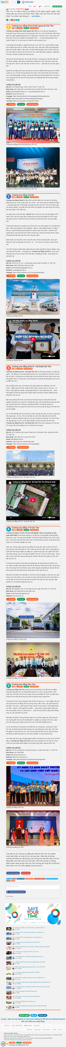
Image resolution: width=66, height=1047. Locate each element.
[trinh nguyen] (7, 9)
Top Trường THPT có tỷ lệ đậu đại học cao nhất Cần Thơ (27, 937)
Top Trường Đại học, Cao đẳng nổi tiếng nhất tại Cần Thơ (27, 956)
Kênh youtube (46, 1029)
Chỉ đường (20, 28)
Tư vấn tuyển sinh (34, 28)
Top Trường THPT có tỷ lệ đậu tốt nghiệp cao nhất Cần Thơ (28, 932)
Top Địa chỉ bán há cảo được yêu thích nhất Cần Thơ (26, 996)
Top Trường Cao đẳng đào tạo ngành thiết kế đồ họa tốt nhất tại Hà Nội (31, 982)
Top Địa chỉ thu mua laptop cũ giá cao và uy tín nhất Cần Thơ (28, 977)
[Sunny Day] (13, 1007)
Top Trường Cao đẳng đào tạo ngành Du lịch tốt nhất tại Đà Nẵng (29, 1005)
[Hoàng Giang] (13, 963)
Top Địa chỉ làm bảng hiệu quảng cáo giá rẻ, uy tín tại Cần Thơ (28, 967)
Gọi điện (27, 28)
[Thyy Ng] (13, 988)
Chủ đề (54, 1029)
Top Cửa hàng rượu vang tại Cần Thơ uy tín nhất (25, 951)
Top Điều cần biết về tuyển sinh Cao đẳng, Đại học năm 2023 (28, 962)
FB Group (29, 1029)
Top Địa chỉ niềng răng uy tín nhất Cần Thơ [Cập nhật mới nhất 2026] (30, 946)
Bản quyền (37, 1025)
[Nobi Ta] (13, 958)
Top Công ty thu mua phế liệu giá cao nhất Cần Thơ (26, 942)
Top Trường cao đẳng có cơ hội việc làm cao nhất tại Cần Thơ (28, 927)
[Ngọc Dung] (13, 1003)
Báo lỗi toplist (26, 873)
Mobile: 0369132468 (17, 1025)
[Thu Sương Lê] (13, 974)
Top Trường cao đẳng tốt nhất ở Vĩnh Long (23, 1001)
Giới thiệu (6, 1025)
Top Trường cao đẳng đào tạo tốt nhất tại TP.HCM (25, 972)
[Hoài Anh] (13, 948)
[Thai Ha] (13, 953)
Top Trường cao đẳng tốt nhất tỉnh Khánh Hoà (24, 991)
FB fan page (37, 1029)
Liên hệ (60, 1029)
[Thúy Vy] (13, 998)
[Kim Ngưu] (13, 983)
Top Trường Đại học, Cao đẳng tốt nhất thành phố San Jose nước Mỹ (30, 986)
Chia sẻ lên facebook (13, 873)
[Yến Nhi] (13, 943)
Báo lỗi (26, 9)
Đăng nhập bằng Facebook (17, 892)
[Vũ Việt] (13, 968)
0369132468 (13, 1036)
